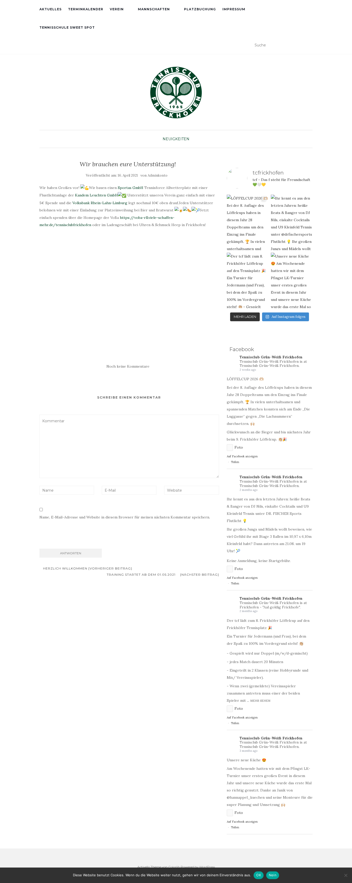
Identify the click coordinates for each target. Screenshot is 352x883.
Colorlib (174, 867)
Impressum (233, 9)
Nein (272, 875)
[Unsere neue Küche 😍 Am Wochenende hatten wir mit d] (292, 280)
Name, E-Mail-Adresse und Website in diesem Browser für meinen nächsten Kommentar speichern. (124, 517)
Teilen (235, 462)
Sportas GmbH (130, 187)
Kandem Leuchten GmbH (96, 195)
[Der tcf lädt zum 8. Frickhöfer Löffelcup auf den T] (248, 280)
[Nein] (345, 875)
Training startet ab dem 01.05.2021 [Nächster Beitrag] (163, 574)
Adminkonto (157, 175)
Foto (238, 447)
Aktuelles (50, 9)
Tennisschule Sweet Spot (67, 27)
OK (258, 875)
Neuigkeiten (176, 139)
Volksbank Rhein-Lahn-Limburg (99, 203)
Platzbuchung (200, 9)
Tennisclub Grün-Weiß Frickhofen (271, 357)
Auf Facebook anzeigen (242, 456)
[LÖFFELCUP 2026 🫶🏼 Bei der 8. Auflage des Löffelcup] (248, 222)
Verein (117, 9)
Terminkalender (85, 9)
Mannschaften (154, 9)
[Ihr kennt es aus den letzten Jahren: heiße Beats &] (292, 222)
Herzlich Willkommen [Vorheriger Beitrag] (87, 568)
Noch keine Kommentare (127, 366)
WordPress (207, 867)
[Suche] (309, 45)
